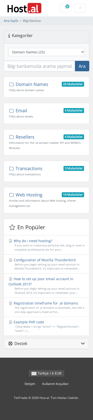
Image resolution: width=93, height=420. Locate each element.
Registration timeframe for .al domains (48, 307)
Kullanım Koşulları (55, 384)
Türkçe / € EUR (49, 373)
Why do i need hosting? (48, 244)
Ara (82, 66)
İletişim (30, 384)
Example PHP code (46, 326)
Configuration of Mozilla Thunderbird (46, 264)
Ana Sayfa (11, 21)
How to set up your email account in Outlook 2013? (43, 285)
